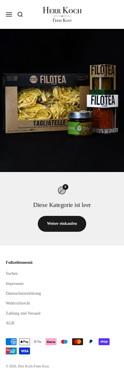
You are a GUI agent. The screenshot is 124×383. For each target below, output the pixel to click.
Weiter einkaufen (62, 223)
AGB (10, 323)
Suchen (12, 273)
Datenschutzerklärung (23, 293)
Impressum (15, 283)
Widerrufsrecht (18, 303)
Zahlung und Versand (23, 313)
